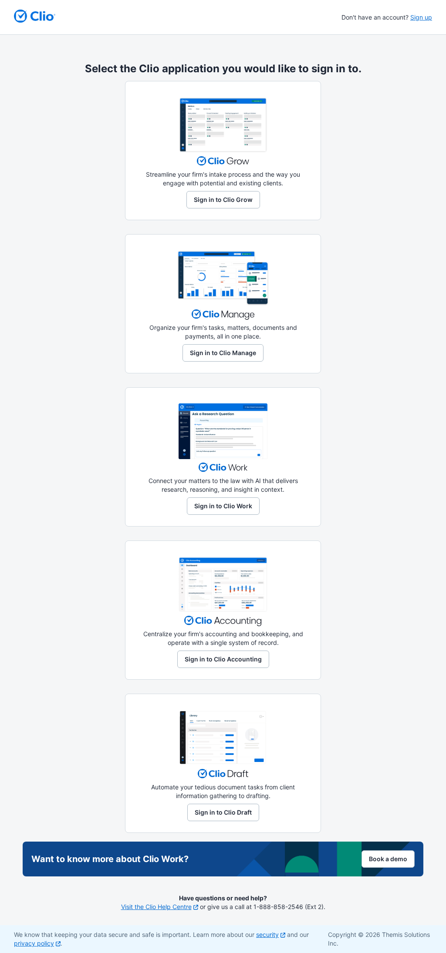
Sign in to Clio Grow (223, 199)
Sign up (421, 17)
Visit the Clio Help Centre (156, 906)
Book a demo (388, 858)
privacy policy (34, 943)
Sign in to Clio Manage (223, 352)
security (267, 934)
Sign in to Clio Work (223, 506)
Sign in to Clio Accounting (223, 659)
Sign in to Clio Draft (223, 812)
